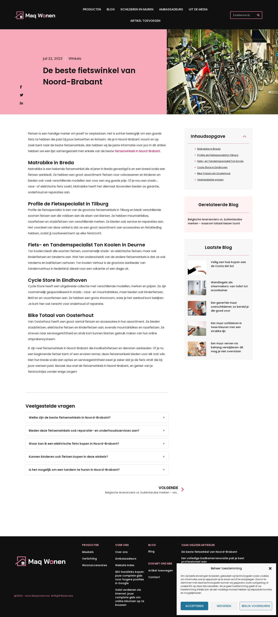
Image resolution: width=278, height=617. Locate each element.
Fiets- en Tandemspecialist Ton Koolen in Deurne (221, 161)
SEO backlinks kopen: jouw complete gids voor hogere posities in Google (129, 577)
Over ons (121, 552)
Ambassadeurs (171, 9)
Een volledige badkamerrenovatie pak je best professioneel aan (212, 560)
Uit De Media (198, 9)
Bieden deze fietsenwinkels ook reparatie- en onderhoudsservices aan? (97, 431)
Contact (154, 577)
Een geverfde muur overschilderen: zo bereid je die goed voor (230, 307)
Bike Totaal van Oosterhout (213, 173)
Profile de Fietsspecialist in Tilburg (217, 155)
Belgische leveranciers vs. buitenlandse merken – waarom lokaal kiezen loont (215, 221)
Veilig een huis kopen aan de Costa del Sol (228, 264)
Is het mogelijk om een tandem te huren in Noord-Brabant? (97, 470)
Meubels (88, 552)
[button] (270, 568)
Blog (111, 9)
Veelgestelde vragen (210, 179)
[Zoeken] (258, 15)
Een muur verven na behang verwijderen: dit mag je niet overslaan (227, 347)
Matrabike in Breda (209, 149)
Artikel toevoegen (145, 21)
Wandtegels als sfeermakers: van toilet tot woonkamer (229, 286)
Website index (124, 565)
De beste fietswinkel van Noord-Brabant (209, 552)
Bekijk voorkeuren (256, 606)
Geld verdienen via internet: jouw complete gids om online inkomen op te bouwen (129, 597)
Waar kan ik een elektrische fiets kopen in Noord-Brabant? (97, 444)
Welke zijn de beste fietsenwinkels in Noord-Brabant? (97, 418)
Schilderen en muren (136, 9)
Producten (92, 9)
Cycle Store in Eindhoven (212, 167)
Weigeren (224, 606)
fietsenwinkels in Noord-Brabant (137, 151)
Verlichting (89, 558)
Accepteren (194, 606)
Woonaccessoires (94, 565)
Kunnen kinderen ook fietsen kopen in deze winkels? (97, 457)
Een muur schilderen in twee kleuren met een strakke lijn (226, 327)
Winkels (75, 58)
